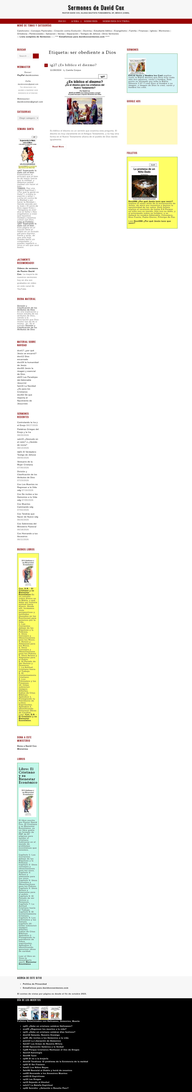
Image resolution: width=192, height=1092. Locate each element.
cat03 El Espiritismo (34, 1076)
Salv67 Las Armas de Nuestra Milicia (42, 1044)
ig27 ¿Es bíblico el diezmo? (73, 65)
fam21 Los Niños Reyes (35, 1067)
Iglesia (153, 31)
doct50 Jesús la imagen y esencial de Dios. (26, 371)
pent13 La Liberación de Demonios (42, 1041)
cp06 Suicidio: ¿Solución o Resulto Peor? (46, 1088)
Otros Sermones (110, 34)
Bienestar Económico (27, 963)
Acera (75, 21)
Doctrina (87, 31)
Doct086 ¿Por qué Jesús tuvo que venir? (150, 201)
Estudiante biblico (103, 31)
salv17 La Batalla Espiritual (38, 1085)
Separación (72, 34)
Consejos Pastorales (41, 31)
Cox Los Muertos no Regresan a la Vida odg (27, 487)
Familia (133, 31)
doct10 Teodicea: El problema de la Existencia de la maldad (55, 1061)
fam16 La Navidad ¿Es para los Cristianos (26, 389)
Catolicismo (23, 31)
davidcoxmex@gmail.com (28, 84)
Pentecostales (36, 34)
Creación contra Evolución (67, 31)
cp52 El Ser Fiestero (34, 1064)
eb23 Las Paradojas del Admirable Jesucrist (27, 380)
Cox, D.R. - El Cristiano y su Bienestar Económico (28, 717)
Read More (59, 147)
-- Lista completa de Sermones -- (35, 37)
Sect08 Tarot (30, 1055)
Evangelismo (120, 31)
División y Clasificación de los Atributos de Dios (27, 308)
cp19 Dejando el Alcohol (36, 1082)
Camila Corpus (73, 70)
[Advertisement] (152, 124)
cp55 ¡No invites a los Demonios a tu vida (46, 1038)
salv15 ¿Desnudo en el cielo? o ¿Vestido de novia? (27, 442)
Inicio (62, 21)
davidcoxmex (28, 75)
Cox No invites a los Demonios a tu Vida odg (27, 497)
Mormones (164, 31)
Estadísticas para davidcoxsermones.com (82, 37)
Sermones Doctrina (116, 21)
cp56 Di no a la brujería (35, 1058)
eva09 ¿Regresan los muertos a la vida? (45, 1029)
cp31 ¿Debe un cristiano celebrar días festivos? (49, 1032)
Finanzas (143, 31)
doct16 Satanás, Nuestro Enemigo (41, 1035)
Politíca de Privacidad (35, 984)
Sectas (61, 34)
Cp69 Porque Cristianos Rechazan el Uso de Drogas (51, 1050)
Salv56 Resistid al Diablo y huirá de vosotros (47, 1070)
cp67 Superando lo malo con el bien (27, 171)
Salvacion (51, 34)
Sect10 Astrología (32, 1053)
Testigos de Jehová (90, 34)
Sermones (91, 21)
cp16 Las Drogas (32, 1079)
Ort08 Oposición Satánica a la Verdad (43, 1047)
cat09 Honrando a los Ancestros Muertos (45, 1073)
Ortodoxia (22, 34)
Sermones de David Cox (96, 7)
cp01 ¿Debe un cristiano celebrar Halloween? (48, 1026)
